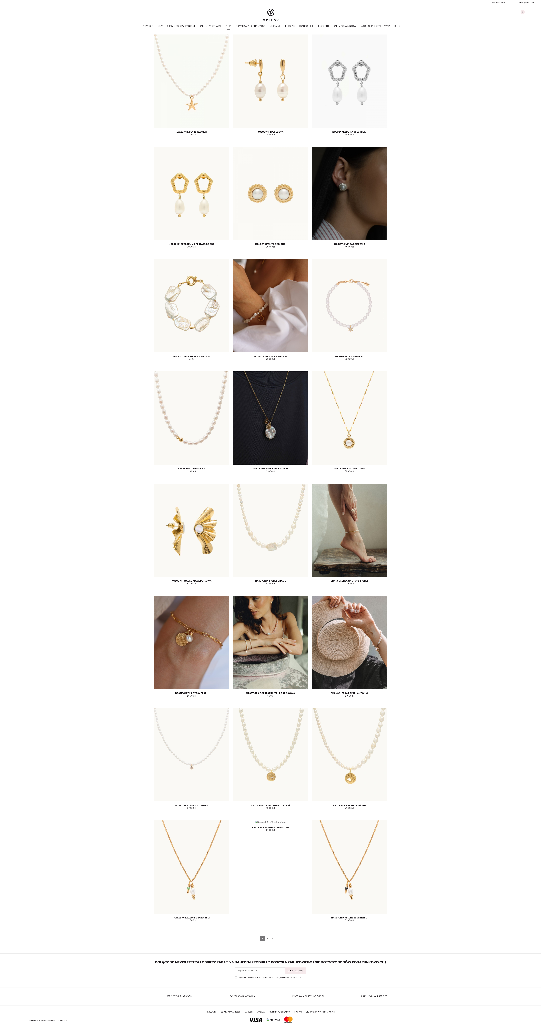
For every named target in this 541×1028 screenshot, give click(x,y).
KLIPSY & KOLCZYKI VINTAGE (181, 26)
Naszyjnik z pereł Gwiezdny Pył (270, 805)
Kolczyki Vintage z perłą (349, 244)
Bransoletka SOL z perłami (270, 356)
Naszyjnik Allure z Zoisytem (192, 917)
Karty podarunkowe (345, 26)
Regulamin (211, 1012)
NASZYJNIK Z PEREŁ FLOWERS (191, 805)
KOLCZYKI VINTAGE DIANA (270, 244)
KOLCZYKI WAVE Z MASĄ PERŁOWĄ (191, 580)
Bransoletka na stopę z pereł (349, 580)
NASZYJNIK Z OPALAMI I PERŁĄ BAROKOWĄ (270, 693)
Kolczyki (290, 26)
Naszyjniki (275, 26)
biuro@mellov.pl (526, 2)
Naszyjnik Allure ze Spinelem (349, 917)
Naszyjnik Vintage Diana (349, 468)
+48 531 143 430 (498, 2)
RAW (160, 26)
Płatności (248, 1012)
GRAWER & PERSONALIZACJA (250, 26)
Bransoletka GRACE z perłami (191, 356)
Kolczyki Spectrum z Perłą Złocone (191, 244)
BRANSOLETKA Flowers (349, 356)
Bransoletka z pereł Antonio (349, 693)
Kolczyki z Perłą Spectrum (349, 131)
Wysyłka (261, 1012)
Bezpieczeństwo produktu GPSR (320, 1012)
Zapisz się (295, 970)
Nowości (148, 26)
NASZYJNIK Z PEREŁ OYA (191, 468)
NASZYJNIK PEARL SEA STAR (192, 131)
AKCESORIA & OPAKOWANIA (375, 26)
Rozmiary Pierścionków (279, 1012)
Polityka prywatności (230, 1012)
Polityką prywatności (294, 977)
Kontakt (298, 1012)
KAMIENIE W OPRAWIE (210, 26)
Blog (397, 26)
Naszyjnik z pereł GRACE (270, 580)
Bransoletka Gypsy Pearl (191, 693)
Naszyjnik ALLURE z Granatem (270, 827)
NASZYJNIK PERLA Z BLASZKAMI (270, 468)
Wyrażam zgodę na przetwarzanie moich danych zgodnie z (270, 977)
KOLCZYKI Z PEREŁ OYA (270, 131)
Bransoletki (306, 26)
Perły (228, 26)
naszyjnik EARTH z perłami (349, 805)
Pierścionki (323, 26)
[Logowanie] (533, 13)
